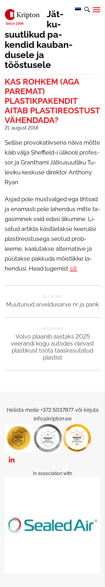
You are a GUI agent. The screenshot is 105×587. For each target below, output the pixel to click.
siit (73, 268)
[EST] (78, 10)
